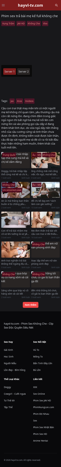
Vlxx (45, 23)
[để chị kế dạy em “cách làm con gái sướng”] (45, 190)
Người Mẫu (10, 363)
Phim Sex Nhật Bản (43, 427)
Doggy (7, 387)
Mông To (38, 356)
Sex (35, 420)
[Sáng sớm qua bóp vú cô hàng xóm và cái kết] (15, 279)
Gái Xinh (8, 349)
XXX (35, 387)
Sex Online (39, 393)
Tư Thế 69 (9, 400)
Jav (12, 101)
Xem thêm (30, 304)
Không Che (34, 23)
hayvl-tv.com (30, 5)
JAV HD (21, 23)
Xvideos (29, 101)
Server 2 (24, 71)
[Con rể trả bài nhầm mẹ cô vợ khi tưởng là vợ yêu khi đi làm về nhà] (15, 220)
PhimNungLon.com (43, 407)
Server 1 (10, 71)
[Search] (56, 5)
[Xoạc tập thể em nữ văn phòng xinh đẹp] (45, 250)
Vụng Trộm (8, 23)
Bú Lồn (37, 369)
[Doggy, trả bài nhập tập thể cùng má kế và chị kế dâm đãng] (15, 160)
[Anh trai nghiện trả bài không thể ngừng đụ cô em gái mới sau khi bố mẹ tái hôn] (15, 250)
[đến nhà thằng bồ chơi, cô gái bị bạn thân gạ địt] (45, 279)
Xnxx (19, 101)
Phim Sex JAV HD (42, 400)
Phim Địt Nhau (41, 413)
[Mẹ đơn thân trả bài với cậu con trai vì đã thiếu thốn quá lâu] (45, 220)
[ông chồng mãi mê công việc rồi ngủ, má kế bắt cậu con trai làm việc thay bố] (45, 160)
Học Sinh (9, 356)
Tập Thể (8, 407)
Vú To (36, 349)
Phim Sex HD (40, 433)
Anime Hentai (40, 440)
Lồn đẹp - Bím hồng (14, 369)
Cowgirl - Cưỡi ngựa (15, 393)
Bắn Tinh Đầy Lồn (42, 363)
